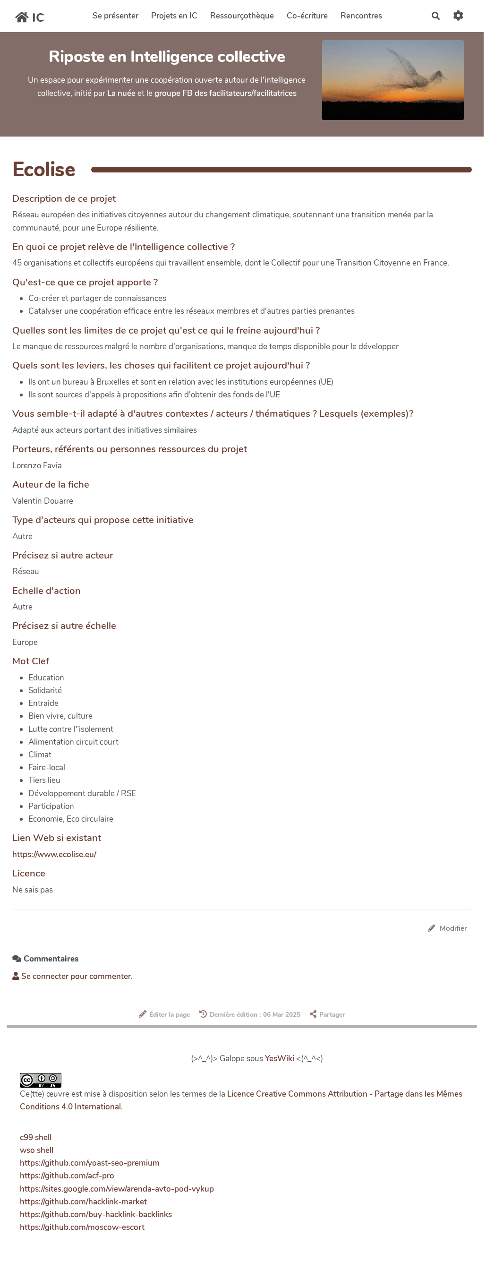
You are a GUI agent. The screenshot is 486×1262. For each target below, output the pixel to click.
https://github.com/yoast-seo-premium (90, 1163)
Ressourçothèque (242, 15)
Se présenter (115, 15)
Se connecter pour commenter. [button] (76, 976)
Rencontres (361, 15)
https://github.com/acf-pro (67, 1175)
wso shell (36, 1150)
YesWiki (279, 1058)
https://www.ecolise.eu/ (54, 854)
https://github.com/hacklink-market (83, 1201)
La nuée (121, 93)
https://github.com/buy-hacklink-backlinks (96, 1214)
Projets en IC (174, 15)
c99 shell (35, 1137)
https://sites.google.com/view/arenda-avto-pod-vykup (117, 1189)
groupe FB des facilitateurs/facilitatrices (225, 93)
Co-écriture (307, 15)
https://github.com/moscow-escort (82, 1227)
